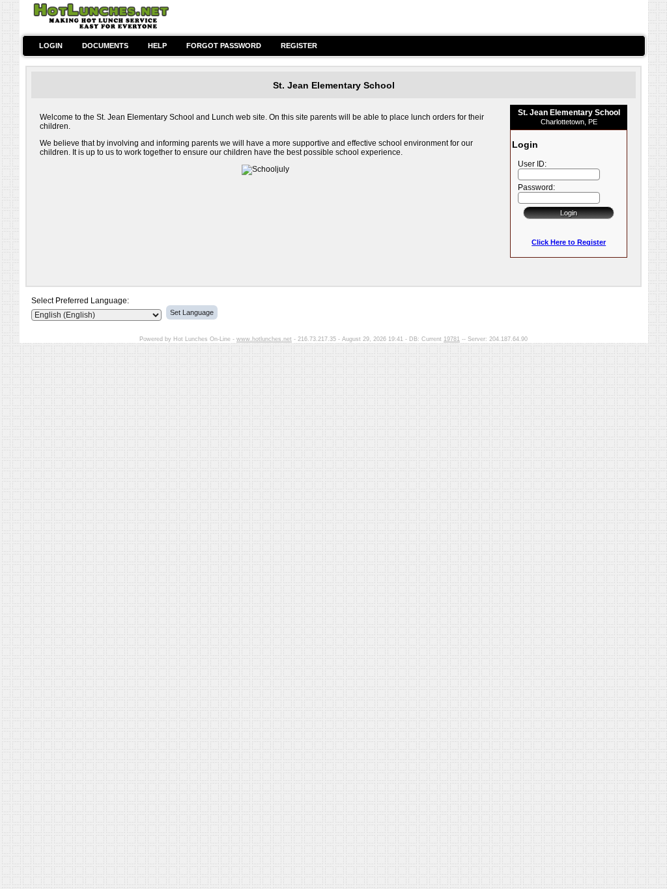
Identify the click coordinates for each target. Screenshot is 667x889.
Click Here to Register (569, 242)
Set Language (192, 312)
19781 (452, 339)
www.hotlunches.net (264, 339)
